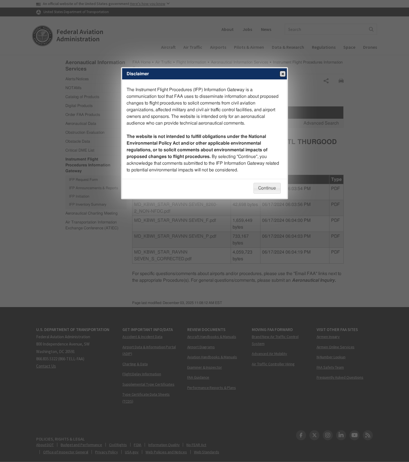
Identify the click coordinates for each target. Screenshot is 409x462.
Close (282, 74)
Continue (267, 188)
